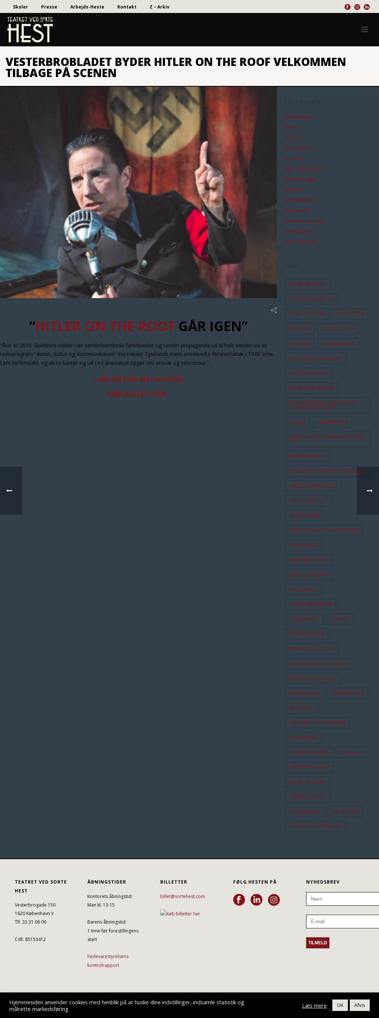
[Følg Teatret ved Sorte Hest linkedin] (256, 900)
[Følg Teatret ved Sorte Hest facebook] (239, 900)
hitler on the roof (308, 500)
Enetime (297, 422)
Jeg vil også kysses (308, 574)
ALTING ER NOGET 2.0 (311, 299)
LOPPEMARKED (304, 619)
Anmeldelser (299, 117)
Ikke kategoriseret (305, 169)
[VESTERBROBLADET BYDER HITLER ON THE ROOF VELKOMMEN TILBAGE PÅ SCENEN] (138, 192)
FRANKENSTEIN (332, 422)
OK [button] (340, 1005)
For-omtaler (298, 148)
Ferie (290, 127)
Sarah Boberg (303, 737)
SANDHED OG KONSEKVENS (317, 723)
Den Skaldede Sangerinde (315, 358)
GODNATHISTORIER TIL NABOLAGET (326, 471)
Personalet (297, 210)
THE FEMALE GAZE (307, 797)
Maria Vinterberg (306, 634)
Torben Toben (304, 811)
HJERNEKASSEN (304, 515)
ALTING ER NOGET (307, 284)
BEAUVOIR (299, 329)
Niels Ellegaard (304, 693)
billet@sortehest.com (182, 896)
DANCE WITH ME (339, 343)
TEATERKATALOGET (309, 767)
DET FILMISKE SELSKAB (311, 388)
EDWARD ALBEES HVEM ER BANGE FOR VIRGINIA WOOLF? (323, 405)
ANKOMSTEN (350, 314)
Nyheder (294, 189)
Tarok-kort (351, 752)
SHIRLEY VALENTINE (309, 752)
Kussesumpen (303, 589)
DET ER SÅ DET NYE (308, 373)
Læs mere (314, 1005)
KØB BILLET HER (136, 394)
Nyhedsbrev (301, 708)
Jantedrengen (303, 545)
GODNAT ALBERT (307, 456)
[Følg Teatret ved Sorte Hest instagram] (274, 900)
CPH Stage (299, 343)
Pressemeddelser (305, 220)
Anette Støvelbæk (307, 314)
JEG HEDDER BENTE (308, 560)
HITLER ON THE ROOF (105, 326)
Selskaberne (298, 231)
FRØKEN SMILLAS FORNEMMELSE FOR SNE (326, 439)
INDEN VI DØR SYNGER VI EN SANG (324, 530)
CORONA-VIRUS (338, 329)
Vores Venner (300, 241)
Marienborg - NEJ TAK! (311, 648)
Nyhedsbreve (300, 200)
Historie (293, 158)
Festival (293, 137)
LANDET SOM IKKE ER (310, 604)
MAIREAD (340, 619)
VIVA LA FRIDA (345, 811)
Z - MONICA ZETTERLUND (315, 826)
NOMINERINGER (347, 693)
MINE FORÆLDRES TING (312, 678)
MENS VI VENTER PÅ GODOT (317, 663)
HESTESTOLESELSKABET (312, 486)
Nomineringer (300, 179)
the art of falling (307, 782)
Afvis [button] (359, 1005)
